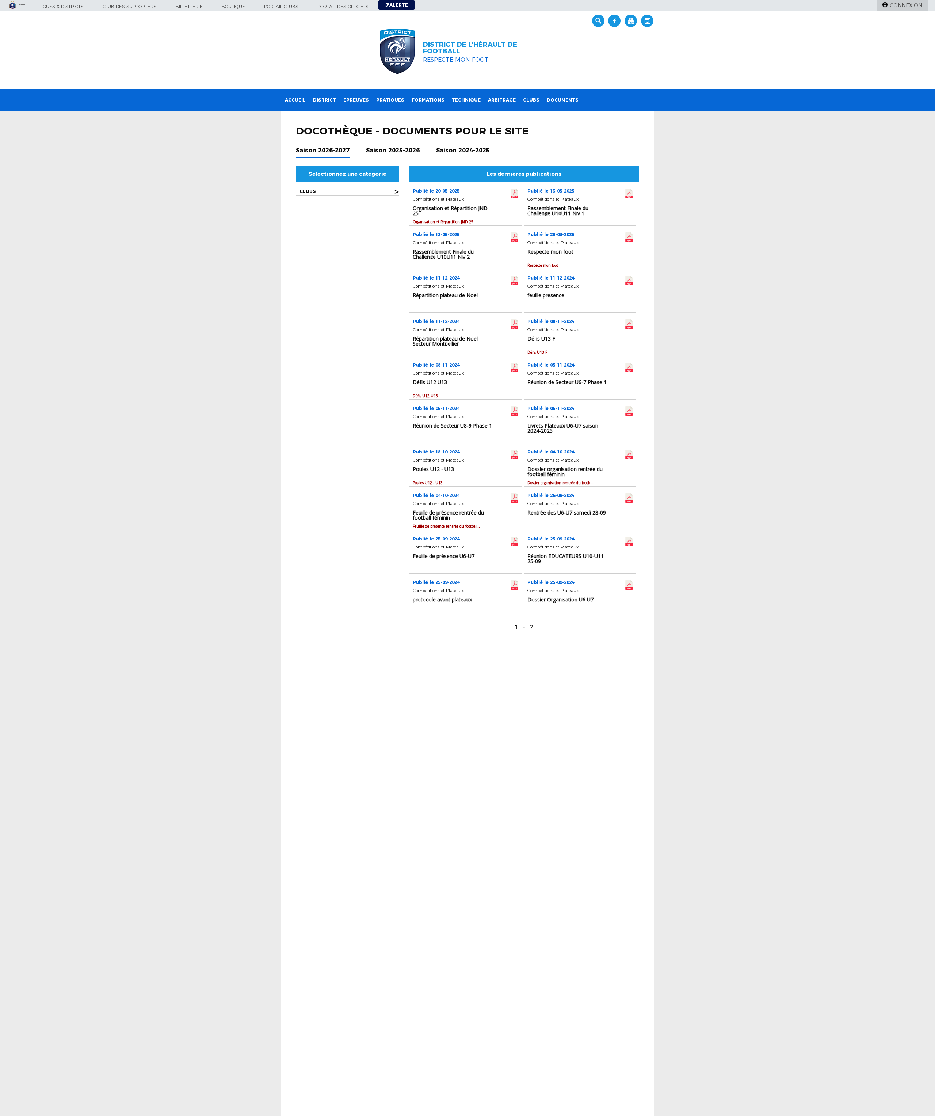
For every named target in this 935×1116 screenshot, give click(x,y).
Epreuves (356, 100)
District (324, 100)
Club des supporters (130, 6)
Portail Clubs (281, 6)
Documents (563, 100)
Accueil (295, 100)
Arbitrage (502, 100)
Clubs (531, 100)
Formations (428, 100)
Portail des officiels (343, 6)
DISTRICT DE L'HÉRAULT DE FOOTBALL (470, 48)
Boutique (233, 6)
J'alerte (396, 5)
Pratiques (390, 100)
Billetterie (189, 6)
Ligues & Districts (61, 6)
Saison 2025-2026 (393, 150)
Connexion (906, 5)
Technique (466, 100)
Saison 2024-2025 (463, 150)
